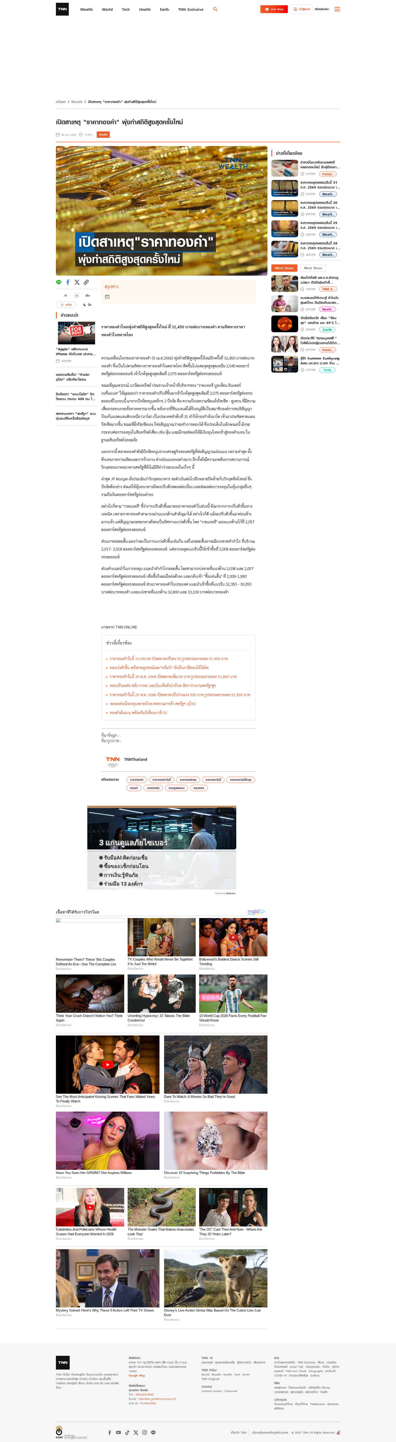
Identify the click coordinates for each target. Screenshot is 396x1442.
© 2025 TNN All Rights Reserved (313, 1432)
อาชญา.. (328, 174)
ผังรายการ (259, 1362)
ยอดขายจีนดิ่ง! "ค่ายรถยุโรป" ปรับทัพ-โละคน (72, 377)
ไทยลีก (324, 1392)
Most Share (313, 268)
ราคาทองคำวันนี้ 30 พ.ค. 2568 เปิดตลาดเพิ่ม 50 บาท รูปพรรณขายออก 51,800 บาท (173, 676)
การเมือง (331, 1362)
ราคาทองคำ (136, 779)
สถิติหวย (279, 1408)
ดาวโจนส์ (330, 1371)
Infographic (316, 1371)
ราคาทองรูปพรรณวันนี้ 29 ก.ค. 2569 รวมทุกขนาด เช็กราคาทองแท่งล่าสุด (319, 225)
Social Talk (296, 1367)
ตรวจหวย (332, 1404)
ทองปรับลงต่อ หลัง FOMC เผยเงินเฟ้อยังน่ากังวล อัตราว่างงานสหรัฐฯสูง (163, 685)
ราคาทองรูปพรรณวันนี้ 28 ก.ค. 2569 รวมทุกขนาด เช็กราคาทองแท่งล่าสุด (319, 246)
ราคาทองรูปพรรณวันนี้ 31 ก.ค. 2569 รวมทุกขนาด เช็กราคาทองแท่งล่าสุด (319, 185)
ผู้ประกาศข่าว (244, 1362)
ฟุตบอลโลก (311, 1392)
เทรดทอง (199, 788)
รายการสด (207, 1362)
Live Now (277, 9)
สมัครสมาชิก (322, 9)
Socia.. (327, 349)
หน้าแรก (61, 102)
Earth (327, 329)
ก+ (88, 295)
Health (227, 1374)
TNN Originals (210, 1379)
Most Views (284, 268)
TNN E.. (328, 289)
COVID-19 (280, 1375)
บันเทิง (326, 1367)
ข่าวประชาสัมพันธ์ (298, 1375)
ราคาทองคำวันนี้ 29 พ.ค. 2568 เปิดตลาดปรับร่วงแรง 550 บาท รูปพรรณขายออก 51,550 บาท (180, 694)
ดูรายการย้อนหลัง (225, 1362)
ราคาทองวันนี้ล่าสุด (240, 779)
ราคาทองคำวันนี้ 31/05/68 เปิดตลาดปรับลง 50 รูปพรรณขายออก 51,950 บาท (169, 658)
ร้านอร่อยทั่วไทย (283, 1404)
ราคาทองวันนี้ (213, 779)
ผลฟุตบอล (280, 1387)
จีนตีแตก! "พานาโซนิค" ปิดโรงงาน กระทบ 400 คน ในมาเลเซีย (75, 396)
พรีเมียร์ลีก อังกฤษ (319, 1387)
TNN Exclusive (306, 1362)
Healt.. (327, 309)
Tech (327, 370)
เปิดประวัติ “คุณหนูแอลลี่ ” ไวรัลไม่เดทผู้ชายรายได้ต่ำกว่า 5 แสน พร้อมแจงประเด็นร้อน (320, 340)
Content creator (211, 1391)
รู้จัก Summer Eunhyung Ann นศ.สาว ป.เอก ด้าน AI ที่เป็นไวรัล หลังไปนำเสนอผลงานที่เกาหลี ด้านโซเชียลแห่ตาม (320, 360)
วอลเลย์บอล (281, 1392)
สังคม (321, 1362)
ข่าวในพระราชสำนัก (284, 1362)
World (205, 1374)
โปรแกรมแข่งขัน (297, 1387)
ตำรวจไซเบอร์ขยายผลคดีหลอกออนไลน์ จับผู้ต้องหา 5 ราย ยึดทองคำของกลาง (320, 165)
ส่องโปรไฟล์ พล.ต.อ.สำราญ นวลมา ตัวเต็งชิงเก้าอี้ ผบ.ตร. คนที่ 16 (319, 280)
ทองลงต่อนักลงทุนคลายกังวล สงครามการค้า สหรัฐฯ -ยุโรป (153, 703)
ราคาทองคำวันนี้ (162, 779)
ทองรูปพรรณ (176, 788)
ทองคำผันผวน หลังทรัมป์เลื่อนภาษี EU (138, 712)
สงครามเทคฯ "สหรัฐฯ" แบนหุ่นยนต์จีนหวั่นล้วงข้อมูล (76, 416)
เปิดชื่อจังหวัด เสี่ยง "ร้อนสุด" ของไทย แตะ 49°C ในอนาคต (319, 320)
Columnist (231, 1391)
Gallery (314, 1375)
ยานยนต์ (278, 1371)
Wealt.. (328, 194)
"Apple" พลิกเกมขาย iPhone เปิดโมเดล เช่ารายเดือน (74, 351)
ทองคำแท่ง (153, 788)
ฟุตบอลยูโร (297, 1392)
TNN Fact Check (296, 1371)
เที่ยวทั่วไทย (301, 1404)
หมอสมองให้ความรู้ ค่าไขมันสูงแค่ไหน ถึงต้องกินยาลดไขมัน (319, 300)
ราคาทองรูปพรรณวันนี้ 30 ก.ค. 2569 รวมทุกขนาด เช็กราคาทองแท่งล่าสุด (319, 205)
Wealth (76, 102)
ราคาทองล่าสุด (188, 779)
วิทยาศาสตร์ (280, 1367)
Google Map (137, 1375)
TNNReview (317, 1404)
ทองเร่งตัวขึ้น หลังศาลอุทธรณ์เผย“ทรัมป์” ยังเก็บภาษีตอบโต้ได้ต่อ (159, 667)
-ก (65, 295)
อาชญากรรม (313, 1367)
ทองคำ (134, 788)
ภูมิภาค (335, 1367)
